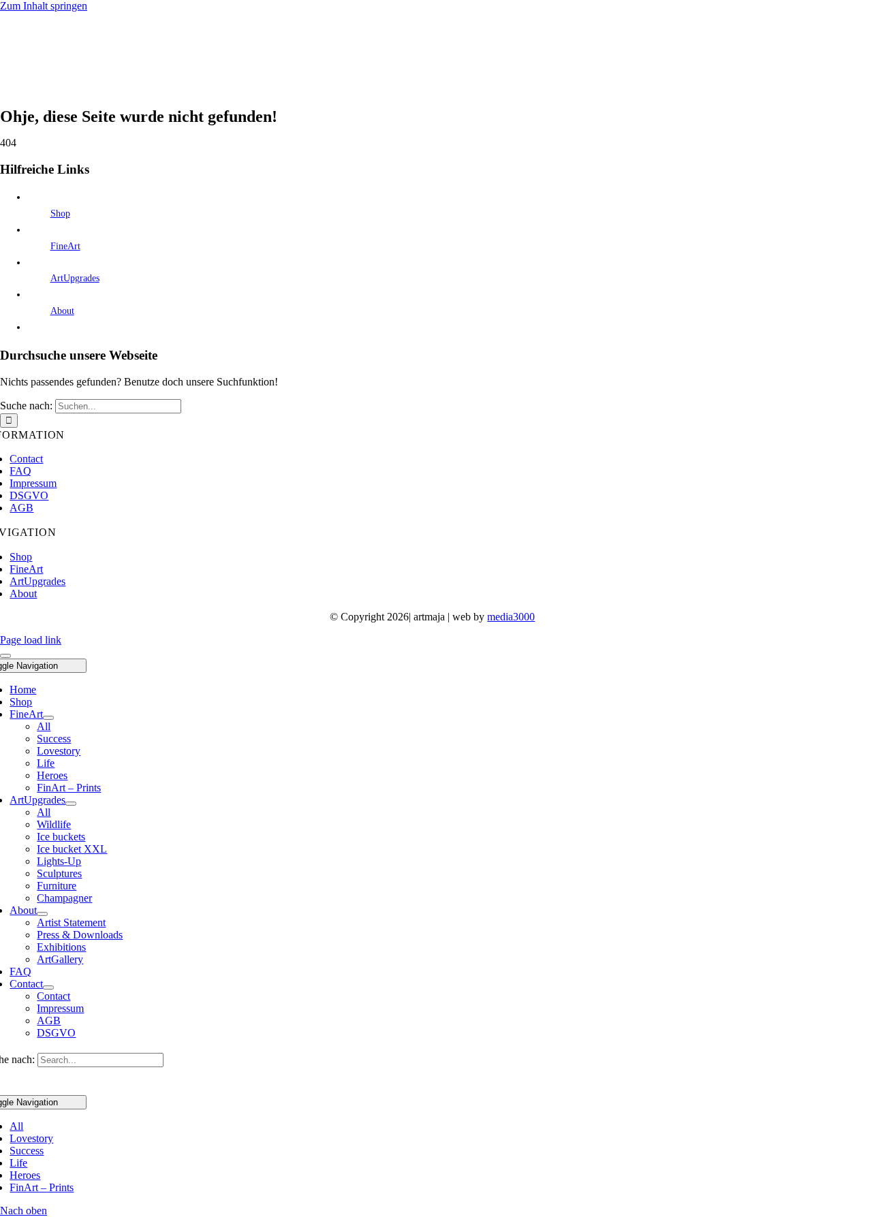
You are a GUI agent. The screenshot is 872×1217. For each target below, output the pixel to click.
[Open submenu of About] (42, 914)
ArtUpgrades (74, 278)
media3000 (511, 616)
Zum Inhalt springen (43, 6)
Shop (60, 213)
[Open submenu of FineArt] (48, 718)
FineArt (65, 246)
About (62, 311)
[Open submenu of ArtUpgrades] (70, 804)
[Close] (5, 656)
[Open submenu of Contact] (48, 987)
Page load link (30, 640)
